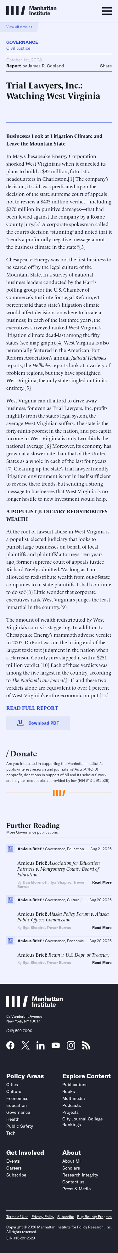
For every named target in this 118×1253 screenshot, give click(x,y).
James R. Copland (46, 66)
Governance (22, 42)
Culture (13, 1091)
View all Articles (19, 27)
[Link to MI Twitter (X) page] (25, 1047)
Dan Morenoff (35, 882)
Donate (23, 752)
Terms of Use (17, 1216)
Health (13, 1119)
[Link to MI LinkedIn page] (41, 1047)
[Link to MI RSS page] (86, 1047)
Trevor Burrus (59, 927)
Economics (17, 1098)
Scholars (71, 1168)
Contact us (73, 1182)
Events (13, 1161)
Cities (12, 1084)
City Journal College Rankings (82, 1121)
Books (68, 1091)
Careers (14, 1168)
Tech (10, 1133)
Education (16, 1105)
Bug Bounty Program (94, 1216)
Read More (102, 882)
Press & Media (76, 1189)
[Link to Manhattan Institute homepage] (34, 1005)
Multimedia (73, 1098)
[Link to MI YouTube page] (56, 1046)
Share (106, 65)
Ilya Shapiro (60, 882)
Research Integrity (80, 1175)
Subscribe (16, 1175)
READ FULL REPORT (32, 707)
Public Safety (19, 1126)
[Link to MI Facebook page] (10, 1047)
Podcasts (71, 1105)
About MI (71, 1161)
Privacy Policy (42, 1216)
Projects (70, 1112)
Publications (74, 1084)
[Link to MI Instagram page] (71, 1047)
